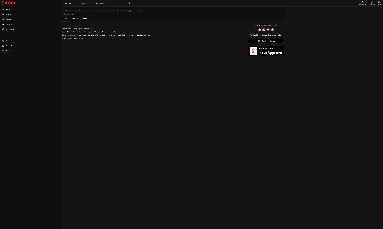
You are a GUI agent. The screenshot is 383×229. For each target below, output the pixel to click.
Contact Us (88, 28)
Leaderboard (114, 32)
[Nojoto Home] (30, 3)
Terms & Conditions (68, 35)
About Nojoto (66, 28)
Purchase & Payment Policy (97, 35)
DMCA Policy (122, 35)
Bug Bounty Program (144, 35)
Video (85, 19)
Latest (65, 19)
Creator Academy (84, 32)
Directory (132, 35)
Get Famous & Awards (100, 32)
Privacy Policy (81, 35)
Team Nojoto (77, 28)
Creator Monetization (69, 32)
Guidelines (112, 35)
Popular (75, 19)
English (68, 3)
